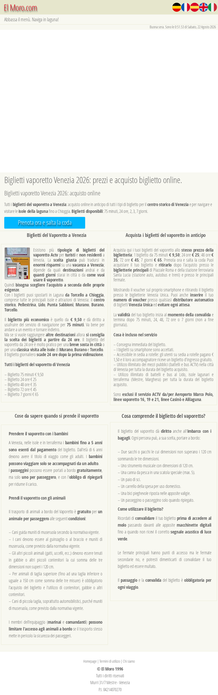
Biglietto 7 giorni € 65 (23, 394)
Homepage (90, 661)
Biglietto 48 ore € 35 (22, 384)
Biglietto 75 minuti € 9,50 (25, 374)
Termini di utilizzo (109, 661)
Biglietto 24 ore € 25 (22, 379)
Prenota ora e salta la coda (45, 222)
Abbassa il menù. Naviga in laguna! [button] (31, 19)
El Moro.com (20, 7)
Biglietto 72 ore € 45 (22, 389)
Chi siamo (129, 661)
